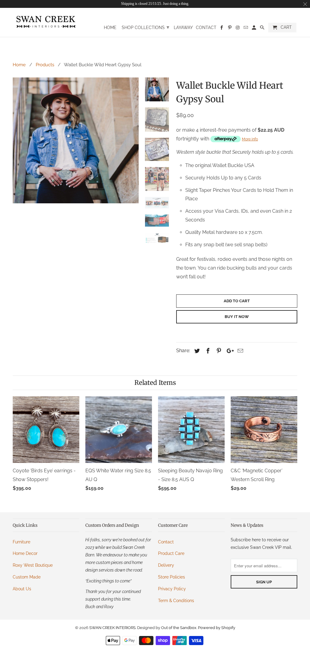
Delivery (166, 565)
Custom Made (27, 577)
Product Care (171, 553)
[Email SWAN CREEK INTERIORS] (246, 28)
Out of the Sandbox (178, 627)
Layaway (183, 27)
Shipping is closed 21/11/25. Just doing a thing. (155, 4)
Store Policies (171, 577)
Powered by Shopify (216, 627)
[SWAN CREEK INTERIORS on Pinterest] (229, 28)
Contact (206, 27)
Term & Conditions (176, 600)
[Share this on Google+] (228, 351)
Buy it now (237, 316)
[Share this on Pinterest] (218, 351)
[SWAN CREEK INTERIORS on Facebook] (222, 28)
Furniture (21, 541)
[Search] (262, 28)
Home (110, 27)
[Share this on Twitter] (196, 351)
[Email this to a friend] (239, 351)
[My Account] (254, 28)
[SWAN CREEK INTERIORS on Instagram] (238, 28)
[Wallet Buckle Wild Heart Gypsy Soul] (76, 140)
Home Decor (25, 553)
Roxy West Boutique (33, 565)
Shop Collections (145, 27)
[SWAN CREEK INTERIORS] (46, 21)
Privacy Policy (172, 588)
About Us (22, 588)
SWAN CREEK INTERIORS (112, 627)
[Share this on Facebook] (207, 351)
